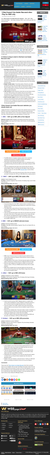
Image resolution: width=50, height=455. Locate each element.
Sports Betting (41, 115)
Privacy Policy (19, 452)
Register (3, 423)
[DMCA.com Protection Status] (39, 445)
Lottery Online (40, 99)
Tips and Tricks (23, 169)
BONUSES (32, 3)
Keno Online (40, 97)
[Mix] (17, 380)
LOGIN (45, 2)
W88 (21, 50)
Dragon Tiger (40, 90)
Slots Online (44, 113)
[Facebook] (2, 380)
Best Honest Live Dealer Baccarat (16, 365)
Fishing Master (41, 92)
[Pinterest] (12, 380)
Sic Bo (39, 113)
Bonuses (11, 425)
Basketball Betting (41, 85)
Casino (3, 429)
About (13, 452)
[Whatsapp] (19, 380)
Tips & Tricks (5, 403)
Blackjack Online (41, 88)
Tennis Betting (41, 120)
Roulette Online (41, 110)
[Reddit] (7, 380)
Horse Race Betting (42, 94)
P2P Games (40, 106)
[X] (5, 380)
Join (45, 5)
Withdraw (4, 425)
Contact (3, 453)
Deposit (10, 423)
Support (3, 427)
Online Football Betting (42, 104)
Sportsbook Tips (41, 117)
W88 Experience (41, 122)
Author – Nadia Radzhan (6, 452)
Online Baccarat (5, 404)
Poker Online (40, 108)
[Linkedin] (9, 380)
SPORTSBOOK (19, 3)
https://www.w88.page (23, 432)
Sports (10, 427)
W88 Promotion (41, 124)
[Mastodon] (14, 380)
